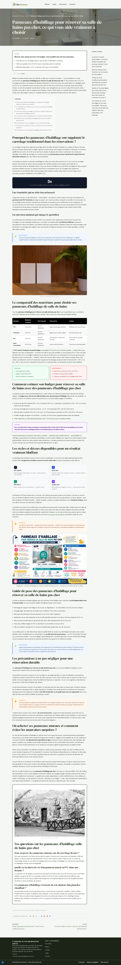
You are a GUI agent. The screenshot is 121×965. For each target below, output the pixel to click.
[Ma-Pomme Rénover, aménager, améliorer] (20, 4)
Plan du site (104, 962)
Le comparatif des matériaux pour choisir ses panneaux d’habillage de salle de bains (34, 108)
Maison (47, 4)
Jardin (54, 4)
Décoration (63, 4)
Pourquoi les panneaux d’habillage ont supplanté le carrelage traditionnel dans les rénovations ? (32, 103)
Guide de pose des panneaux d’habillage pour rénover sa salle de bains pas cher (33, 119)
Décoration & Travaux (18, 16)
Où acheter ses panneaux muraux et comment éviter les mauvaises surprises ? (34, 126)
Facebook (14, 954)
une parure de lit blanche (56, 514)
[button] (75, 4)
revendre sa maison (18, 173)
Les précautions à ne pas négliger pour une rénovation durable (33, 123)
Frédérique (17, 38)
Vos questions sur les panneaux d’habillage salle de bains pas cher (34, 130)
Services (47, 956)
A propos (81, 962)
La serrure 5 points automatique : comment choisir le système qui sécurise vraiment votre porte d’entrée (100, 61)
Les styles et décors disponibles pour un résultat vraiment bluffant (34, 116)
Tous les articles (28, 951)
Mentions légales (92, 962)
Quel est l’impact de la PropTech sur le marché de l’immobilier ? (100, 72)
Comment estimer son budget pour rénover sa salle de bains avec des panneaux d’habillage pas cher (34, 112)
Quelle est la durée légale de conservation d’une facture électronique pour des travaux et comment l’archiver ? (100, 93)
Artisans (47, 950)
